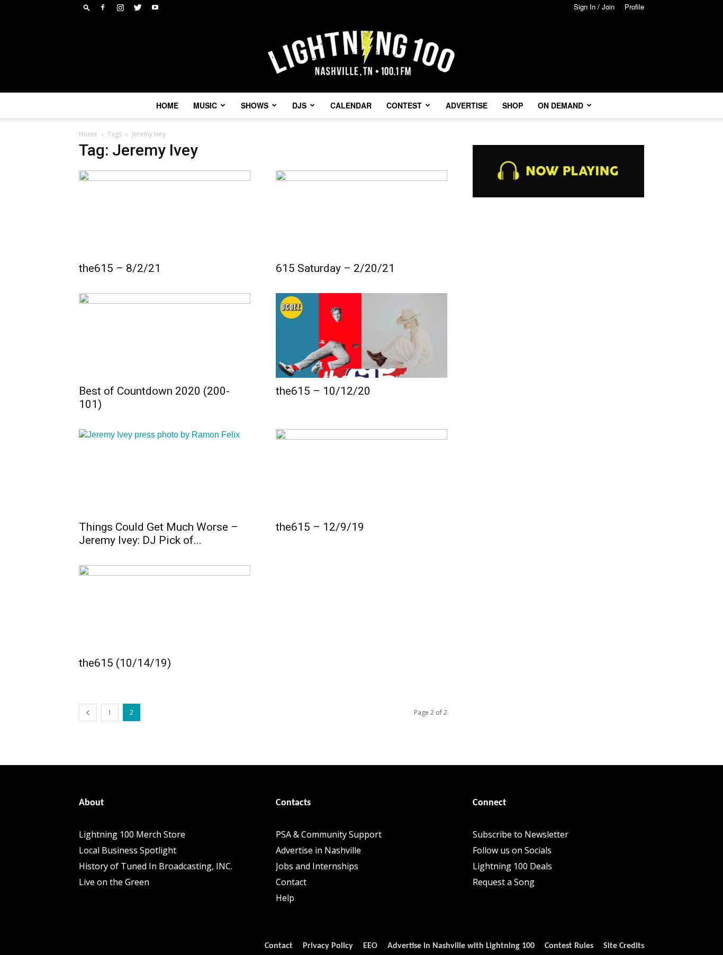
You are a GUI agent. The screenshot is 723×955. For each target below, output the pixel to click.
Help (285, 898)
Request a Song (504, 882)
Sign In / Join (594, 7)
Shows (254, 105)
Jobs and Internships (317, 866)
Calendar (351, 105)
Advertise (466, 105)
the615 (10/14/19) (125, 663)
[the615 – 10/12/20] (361, 335)
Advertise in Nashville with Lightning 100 (461, 946)
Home (167, 105)
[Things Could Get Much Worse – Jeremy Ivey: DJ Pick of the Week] (164, 471)
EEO (370, 946)
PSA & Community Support (329, 834)
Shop (512, 105)
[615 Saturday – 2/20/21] (361, 212)
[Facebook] (103, 7)
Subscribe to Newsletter (520, 834)
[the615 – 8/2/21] (164, 212)
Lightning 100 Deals (512, 866)
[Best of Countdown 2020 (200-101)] (164, 335)
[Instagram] (120, 7)
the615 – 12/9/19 (320, 527)
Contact (291, 882)
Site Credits (623, 946)
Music (205, 105)
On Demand (560, 105)
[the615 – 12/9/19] (361, 471)
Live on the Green (114, 882)
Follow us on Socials (512, 850)
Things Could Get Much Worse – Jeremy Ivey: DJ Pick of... (158, 534)
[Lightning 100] (361, 54)
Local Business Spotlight (127, 850)
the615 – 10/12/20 (323, 391)
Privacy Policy (328, 946)
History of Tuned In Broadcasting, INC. (155, 866)
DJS (299, 105)
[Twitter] (138, 7)
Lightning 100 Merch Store (132, 834)
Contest (404, 105)
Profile (634, 7)
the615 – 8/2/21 (120, 268)
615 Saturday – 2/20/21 (335, 268)
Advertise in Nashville (318, 850)
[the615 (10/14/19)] (164, 607)
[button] (87, 7)
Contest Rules (569, 946)
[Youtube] (155, 7)
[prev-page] (88, 712)
